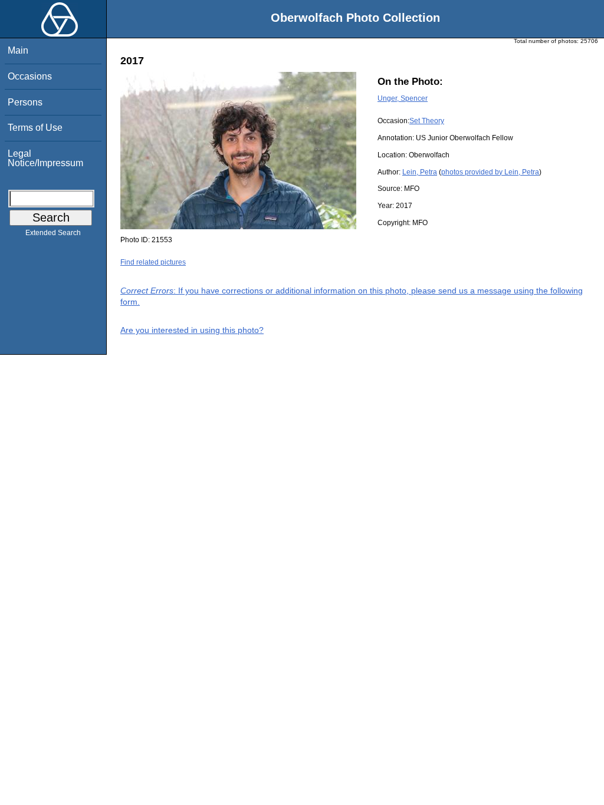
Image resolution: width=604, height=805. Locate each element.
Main (18, 50)
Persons (25, 102)
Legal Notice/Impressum (45, 158)
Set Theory (426, 121)
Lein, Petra (419, 172)
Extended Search (53, 232)
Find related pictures (153, 262)
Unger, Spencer (403, 98)
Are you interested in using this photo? (192, 330)
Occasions (30, 76)
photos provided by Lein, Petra (490, 172)
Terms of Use (35, 128)
